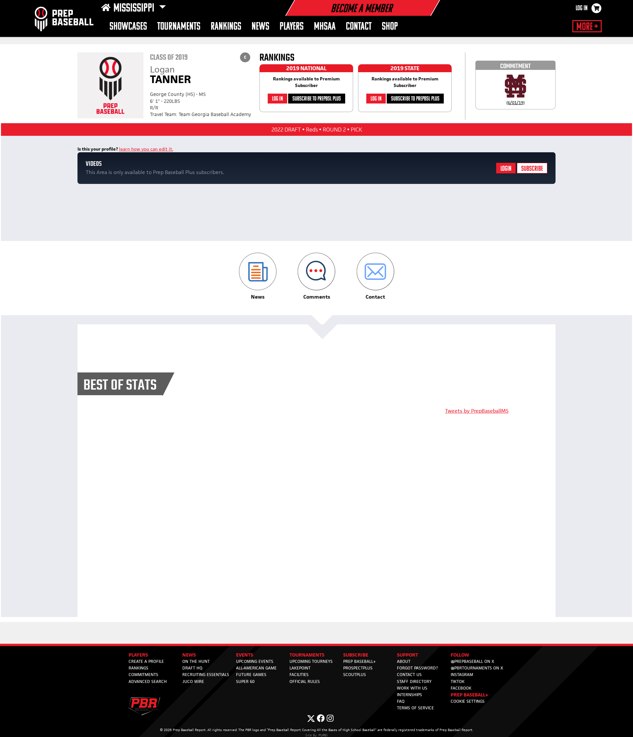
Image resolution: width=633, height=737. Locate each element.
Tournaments (178, 26)
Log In (582, 8)
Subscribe (532, 168)
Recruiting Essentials (205, 674)
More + (587, 27)
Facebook (461, 688)
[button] (257, 276)
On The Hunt (196, 661)
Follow (460, 655)
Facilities (299, 674)
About (403, 661)
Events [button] (244, 655)
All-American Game (256, 668)
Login (505, 168)
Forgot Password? (417, 668)
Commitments (143, 674)
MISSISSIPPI (134, 9)
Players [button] (292, 26)
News (260, 26)
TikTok (458, 681)
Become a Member (361, 9)
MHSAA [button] (325, 26)
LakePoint (300, 668)
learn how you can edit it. (146, 149)
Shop (390, 26)
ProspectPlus (358, 668)
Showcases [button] (128, 26)
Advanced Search (148, 681)
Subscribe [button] (355, 655)
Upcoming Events (254, 661)
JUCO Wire (193, 681)
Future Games (251, 674)
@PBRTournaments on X (477, 668)
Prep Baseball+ (359, 661)
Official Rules (304, 681)
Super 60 (245, 681)
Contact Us (409, 674)
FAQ (401, 701)
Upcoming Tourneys (311, 661)
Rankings (226, 26)
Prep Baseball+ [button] (469, 695)
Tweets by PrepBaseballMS (476, 410)
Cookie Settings (468, 701)
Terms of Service (415, 708)
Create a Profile (146, 661)
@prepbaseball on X (472, 661)
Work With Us (412, 688)
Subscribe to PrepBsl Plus (316, 99)
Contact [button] (359, 26)
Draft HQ (192, 668)
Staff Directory (414, 681)
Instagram (462, 674)
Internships (409, 694)
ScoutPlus (354, 674)
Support (407, 655)
